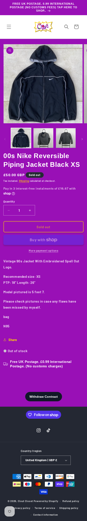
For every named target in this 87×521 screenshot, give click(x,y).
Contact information (45, 514)
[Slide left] (5, 139)
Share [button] (12, 340)
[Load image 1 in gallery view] (21, 138)
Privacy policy (22, 507)
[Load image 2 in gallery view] (43, 138)
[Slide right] (82, 139)
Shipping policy (69, 507)
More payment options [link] (43, 250)
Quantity (9, 201)
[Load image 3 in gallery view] (66, 138)
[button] (9, 27)
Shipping (24, 181)
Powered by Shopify (46, 501)
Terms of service (45, 507)
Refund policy (70, 501)
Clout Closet (26, 501)
